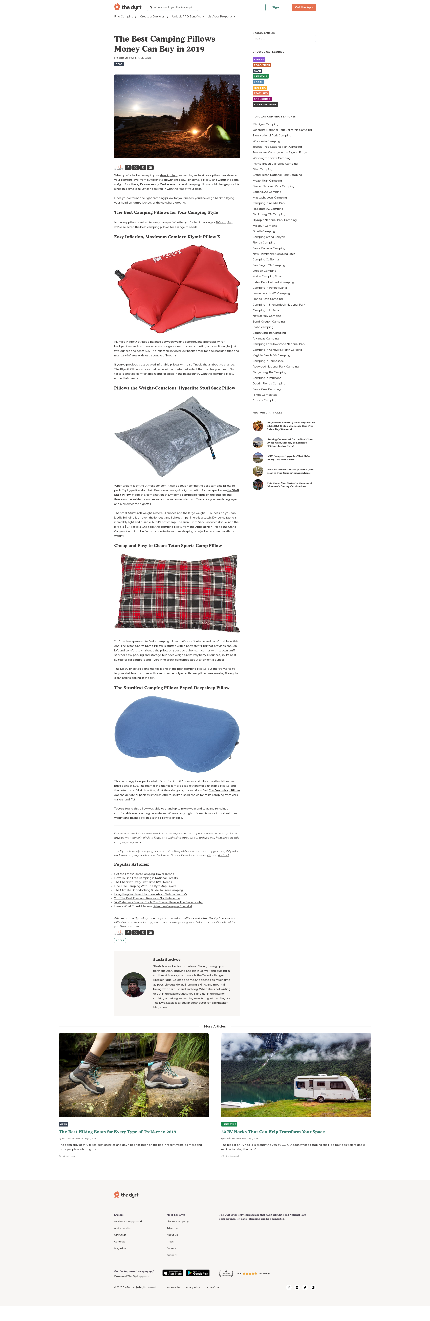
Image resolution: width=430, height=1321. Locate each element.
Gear (119, 64)
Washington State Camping (272, 158)
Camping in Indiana (266, 310)
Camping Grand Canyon (269, 237)
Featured (261, 93)
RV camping (224, 222)
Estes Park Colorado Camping (273, 282)
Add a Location (123, 1228)
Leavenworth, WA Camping (271, 293)
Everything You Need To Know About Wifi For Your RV (150, 894)
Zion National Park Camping (272, 135)
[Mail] (150, 167)
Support (172, 1255)
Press (170, 1241)
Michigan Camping (265, 124)
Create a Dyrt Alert (152, 16)
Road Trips (262, 65)
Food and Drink (265, 104)
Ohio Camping (262, 169)
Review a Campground (128, 1221)
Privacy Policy (193, 1287)
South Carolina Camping (269, 332)
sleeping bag (168, 175)
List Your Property (220, 16)
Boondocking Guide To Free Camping (157, 890)
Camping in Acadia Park (269, 203)
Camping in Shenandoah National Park (279, 304)
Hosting (260, 87)
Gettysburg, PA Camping (269, 372)
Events (259, 59)
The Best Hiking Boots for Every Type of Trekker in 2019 (117, 1131)
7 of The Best (123, 898)
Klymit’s (125, 341)
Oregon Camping (264, 270)
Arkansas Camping (266, 338)
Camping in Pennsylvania (270, 287)
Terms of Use (212, 1287)
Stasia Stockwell (126, 58)
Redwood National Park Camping (276, 366)
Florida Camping (264, 242)
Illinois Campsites (265, 394)
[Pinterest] (142, 167)
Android (223, 855)
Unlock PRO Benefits (186, 16)
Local (258, 82)
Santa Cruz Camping (267, 389)
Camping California (266, 259)
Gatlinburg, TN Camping (269, 214)
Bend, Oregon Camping (269, 321)
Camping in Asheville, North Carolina (277, 349)
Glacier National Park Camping (273, 186)
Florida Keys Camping (268, 299)
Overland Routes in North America (156, 898)
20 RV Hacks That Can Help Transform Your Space (273, 1131)
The (224, 790)
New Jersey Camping (267, 315)
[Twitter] (135, 167)
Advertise (172, 1228)
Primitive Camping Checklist (172, 906)
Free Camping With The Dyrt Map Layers (148, 886)
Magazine (120, 1248)
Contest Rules (173, 1287)
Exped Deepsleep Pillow (205, 687)
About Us (172, 1234)
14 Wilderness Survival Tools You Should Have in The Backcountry (158, 902)
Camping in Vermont (267, 378)
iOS (209, 855)
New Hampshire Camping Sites (274, 254)
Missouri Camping (265, 225)
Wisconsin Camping (266, 141)
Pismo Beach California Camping (275, 163)
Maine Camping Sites (267, 276)
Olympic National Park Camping (275, 220)
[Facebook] (128, 167)
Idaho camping (263, 327)
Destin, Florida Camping (269, 383)
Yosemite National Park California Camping (282, 130)
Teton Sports (144, 646)
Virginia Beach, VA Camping (271, 355)
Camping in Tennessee (268, 361)
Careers (171, 1248)
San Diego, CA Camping (269, 265)
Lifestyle (260, 76)
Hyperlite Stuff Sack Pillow (207, 387)
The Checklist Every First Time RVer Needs (143, 882)
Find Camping (123, 16)
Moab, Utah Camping (267, 180)
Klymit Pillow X (204, 236)
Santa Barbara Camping (269, 248)
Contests (119, 1241)
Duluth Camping (264, 231)
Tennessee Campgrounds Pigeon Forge (280, 152)
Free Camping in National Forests (155, 878)
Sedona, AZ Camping (267, 191)
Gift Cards (120, 1234)
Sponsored (262, 99)
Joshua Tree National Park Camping (277, 146)
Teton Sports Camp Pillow (195, 545)
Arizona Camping (264, 400)
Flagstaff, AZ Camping (268, 208)
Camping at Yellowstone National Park (279, 344)
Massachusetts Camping (270, 197)
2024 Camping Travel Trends (154, 874)
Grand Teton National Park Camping (277, 175)
